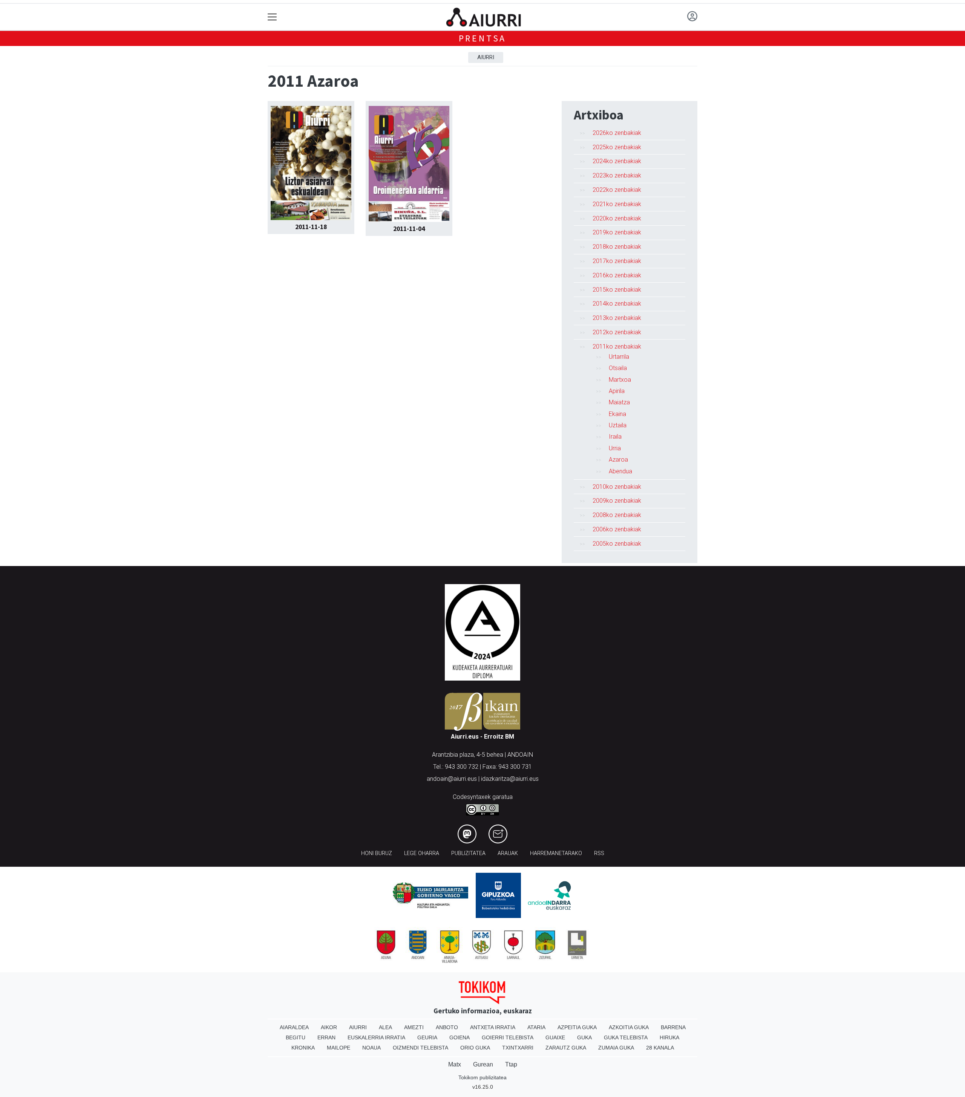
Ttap (511, 1064)
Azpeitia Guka (577, 1027)
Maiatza (619, 402)
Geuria (427, 1037)
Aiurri (485, 57)
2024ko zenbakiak (617, 161)
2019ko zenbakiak (617, 232)
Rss (599, 853)
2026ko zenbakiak (617, 132)
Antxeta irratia (492, 1027)
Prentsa (483, 38)
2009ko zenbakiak (617, 500)
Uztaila (617, 425)
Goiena (459, 1037)
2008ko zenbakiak (617, 515)
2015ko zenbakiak (617, 289)
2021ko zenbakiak (617, 204)
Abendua (620, 471)
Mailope (338, 1048)
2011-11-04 (409, 229)
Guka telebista (626, 1037)
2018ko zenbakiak (617, 246)
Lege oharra (421, 853)
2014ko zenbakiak (617, 303)
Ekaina (617, 414)
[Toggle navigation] (272, 17)
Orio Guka (475, 1048)
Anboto (447, 1027)
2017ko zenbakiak (617, 261)
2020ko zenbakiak (617, 218)
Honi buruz (376, 853)
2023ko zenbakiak (617, 175)
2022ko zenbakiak (617, 189)
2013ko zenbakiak (617, 317)
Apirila (617, 391)
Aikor (329, 1027)
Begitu (295, 1037)
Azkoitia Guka (629, 1027)
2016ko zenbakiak (617, 275)
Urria (615, 448)
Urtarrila (619, 356)
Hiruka (669, 1037)
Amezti (414, 1027)
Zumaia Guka (616, 1048)
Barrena (673, 1027)
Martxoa (620, 379)
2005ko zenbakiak (617, 543)
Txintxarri (517, 1048)
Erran (326, 1037)
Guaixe (555, 1037)
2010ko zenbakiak (617, 486)
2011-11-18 (311, 227)
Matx (454, 1064)
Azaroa (618, 459)
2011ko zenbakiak (617, 346)
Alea (385, 1027)
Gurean (483, 1064)
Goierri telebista (507, 1037)
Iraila (615, 436)
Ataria (536, 1027)
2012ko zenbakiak (617, 332)
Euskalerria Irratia (376, 1037)
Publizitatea (468, 853)
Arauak (508, 853)
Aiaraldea (294, 1027)
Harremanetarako (556, 853)
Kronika (303, 1048)
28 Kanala (660, 1048)
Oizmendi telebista (420, 1048)
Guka (584, 1037)
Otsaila (618, 368)
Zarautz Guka (565, 1048)
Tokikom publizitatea (482, 1077)
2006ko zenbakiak (617, 529)
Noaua (371, 1048)
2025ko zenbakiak (617, 147)
